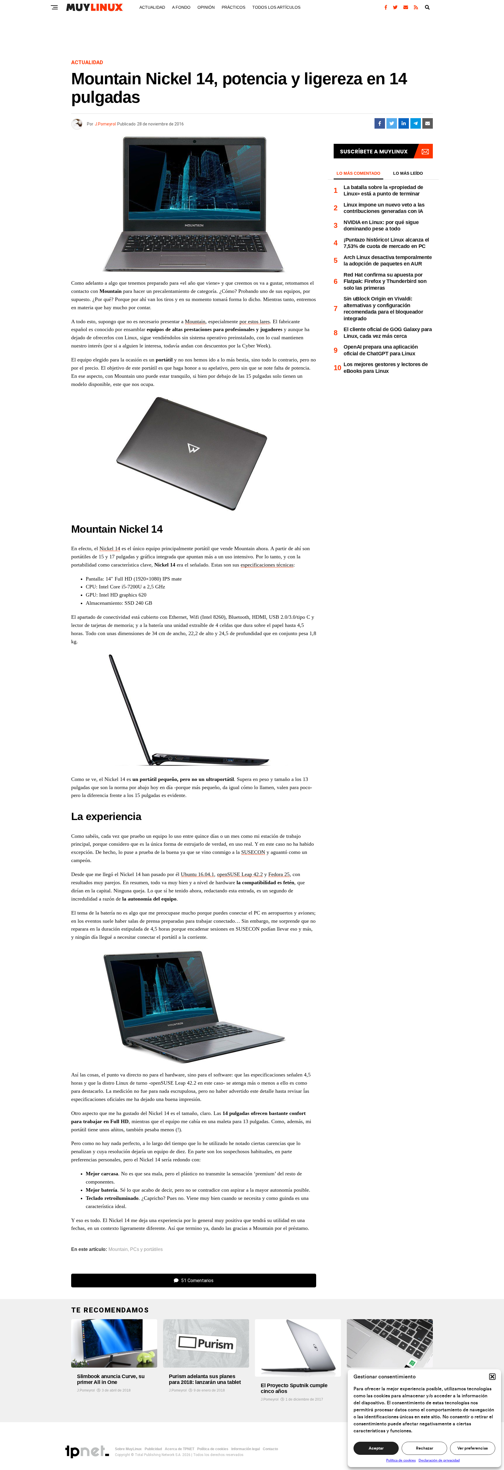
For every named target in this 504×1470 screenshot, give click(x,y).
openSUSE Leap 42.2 (240, 874)
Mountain (195, 321)
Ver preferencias (472, 1448)
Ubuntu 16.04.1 (197, 874)
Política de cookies (401, 1460)
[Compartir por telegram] (415, 123)
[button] (492, 1377)
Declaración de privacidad (439, 1460)
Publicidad (153, 1449)
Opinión (206, 7)
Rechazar (424, 1448)
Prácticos (233, 7)
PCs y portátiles (146, 1249)
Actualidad (152, 7)
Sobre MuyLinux (128, 1449)
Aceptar (376, 1448)
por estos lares (254, 321)
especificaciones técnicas (267, 565)
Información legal (245, 1449)
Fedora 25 (279, 874)
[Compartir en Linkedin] (403, 123)
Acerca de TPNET (179, 1449)
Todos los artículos (276, 7)
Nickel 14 (109, 548)
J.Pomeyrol (105, 124)
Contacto (270, 1449)
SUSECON (253, 852)
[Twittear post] (391, 123)
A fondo (181, 7)
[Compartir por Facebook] (379, 123)
